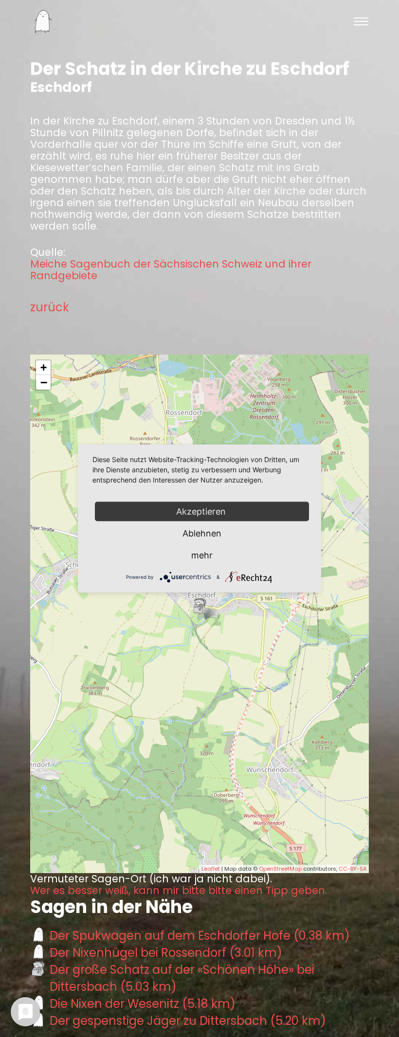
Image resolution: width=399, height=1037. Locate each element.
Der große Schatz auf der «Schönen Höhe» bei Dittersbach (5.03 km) (182, 978)
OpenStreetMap (280, 869)
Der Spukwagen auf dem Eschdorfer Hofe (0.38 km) (200, 936)
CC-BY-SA (352, 869)
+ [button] (43, 367)
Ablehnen (201, 533)
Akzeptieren (202, 511)
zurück (49, 307)
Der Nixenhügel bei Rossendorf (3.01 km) (166, 953)
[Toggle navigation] (361, 21)
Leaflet (210, 869)
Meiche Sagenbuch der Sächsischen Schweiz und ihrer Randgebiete (170, 270)
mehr (202, 555)
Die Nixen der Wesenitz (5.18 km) (143, 1004)
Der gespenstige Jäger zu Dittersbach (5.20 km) (188, 1021)
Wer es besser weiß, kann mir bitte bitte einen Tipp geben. (178, 890)
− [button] (43, 382)
